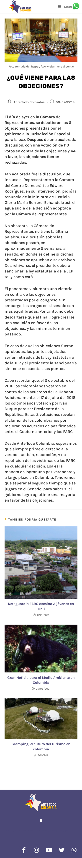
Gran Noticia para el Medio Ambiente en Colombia (41, 680)
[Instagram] (36, 850)
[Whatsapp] (74, 850)
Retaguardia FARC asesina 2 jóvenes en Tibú (41, 606)
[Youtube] (49, 850)
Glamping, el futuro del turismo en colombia (41, 746)
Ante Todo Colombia (29, 102)
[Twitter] (61, 850)
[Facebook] (24, 850)
